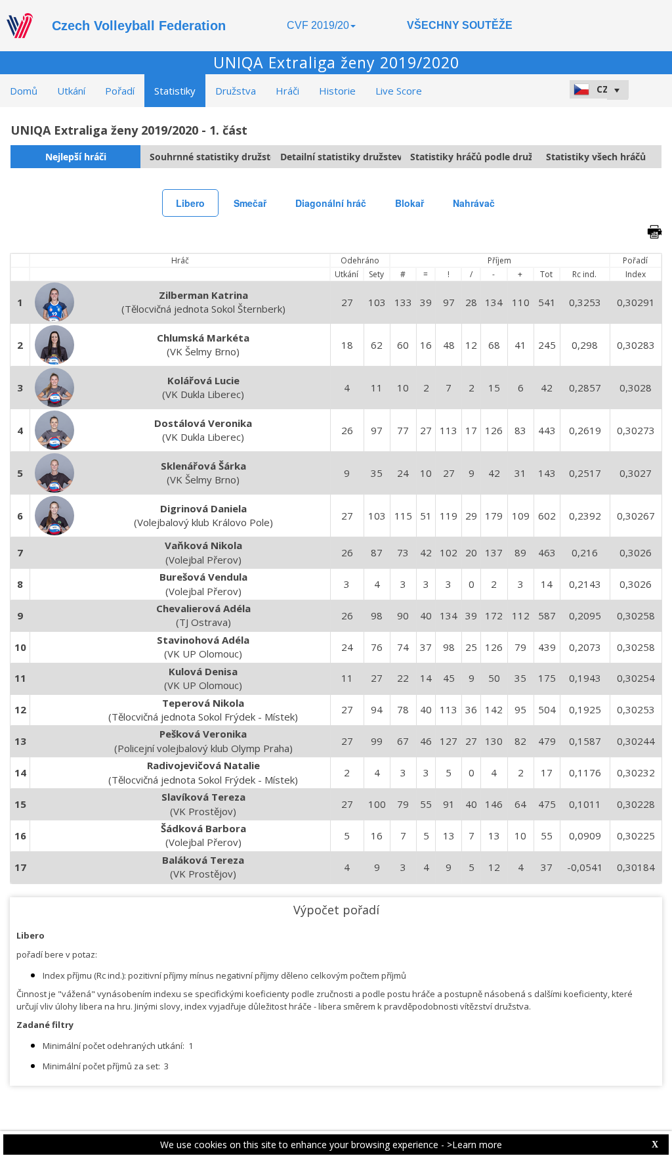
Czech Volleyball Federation (139, 25)
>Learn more (474, 1144)
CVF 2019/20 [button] (318, 25)
